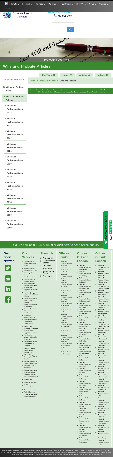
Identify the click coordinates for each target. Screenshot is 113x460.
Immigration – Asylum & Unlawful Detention (30, 337)
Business (39, 4)
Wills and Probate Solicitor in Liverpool (85, 440)
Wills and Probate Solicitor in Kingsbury (66, 324)
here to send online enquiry (81, 245)
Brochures (47, 276)
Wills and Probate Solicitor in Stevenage (103, 381)
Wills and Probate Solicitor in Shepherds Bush (66, 344)
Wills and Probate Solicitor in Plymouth (103, 330)
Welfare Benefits (30, 390)
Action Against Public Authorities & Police (31, 263)
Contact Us (48, 258)
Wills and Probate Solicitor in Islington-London (66, 317)
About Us (80, 4)
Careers (102, 4)
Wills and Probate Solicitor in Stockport (103, 387)
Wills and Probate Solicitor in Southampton (103, 375)
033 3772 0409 (65, 16)
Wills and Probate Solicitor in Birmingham (85, 286)
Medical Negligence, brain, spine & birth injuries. (31, 357)
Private (14, 4)
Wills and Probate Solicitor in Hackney (66, 303)
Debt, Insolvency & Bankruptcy (30, 305)
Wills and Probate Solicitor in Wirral (103, 427)
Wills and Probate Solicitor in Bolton (85, 292)
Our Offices (66, 4)
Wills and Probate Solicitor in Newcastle (103, 292)
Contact (7, 9)
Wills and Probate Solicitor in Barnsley (85, 274)
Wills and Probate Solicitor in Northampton (103, 299)
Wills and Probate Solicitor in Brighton (85, 311)
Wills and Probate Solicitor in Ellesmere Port (85, 390)
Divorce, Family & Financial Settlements (30, 311)
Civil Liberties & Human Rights (29, 280)
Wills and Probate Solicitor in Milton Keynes (103, 286)
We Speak (47, 269)
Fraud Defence (29, 326)
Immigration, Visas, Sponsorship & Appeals (30, 343)
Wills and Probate (47, 81)
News (91, 4)
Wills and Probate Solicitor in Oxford (103, 318)
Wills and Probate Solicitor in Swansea (103, 402)
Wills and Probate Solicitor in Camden (66, 270)
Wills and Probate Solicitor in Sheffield (103, 362)
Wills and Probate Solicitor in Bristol (85, 318)
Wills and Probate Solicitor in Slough (103, 368)
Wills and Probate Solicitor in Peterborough (103, 324)
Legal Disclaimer (51, 454)
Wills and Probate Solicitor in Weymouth (103, 421)
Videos (101, 75)
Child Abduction (29, 268)
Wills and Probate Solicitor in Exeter (85, 398)
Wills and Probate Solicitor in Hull (85, 412)
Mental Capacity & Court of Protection (30, 362)
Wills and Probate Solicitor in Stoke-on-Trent (103, 395)
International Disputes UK (28, 351)
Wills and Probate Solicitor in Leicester (85, 433)
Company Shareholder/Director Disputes (31, 294)
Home (32, 81)
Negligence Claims (30, 370)
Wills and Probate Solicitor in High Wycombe (85, 405)
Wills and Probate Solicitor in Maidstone (103, 274)
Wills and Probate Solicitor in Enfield (66, 297)
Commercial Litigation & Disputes (31, 288)
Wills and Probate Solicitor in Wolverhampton (103, 435)
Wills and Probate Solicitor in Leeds (85, 427)
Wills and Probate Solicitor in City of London (66, 277)
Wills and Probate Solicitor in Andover (85, 267)
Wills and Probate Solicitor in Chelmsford (85, 345)
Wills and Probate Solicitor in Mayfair (66, 331)
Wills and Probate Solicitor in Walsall (103, 415)
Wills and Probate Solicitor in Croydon (66, 284)
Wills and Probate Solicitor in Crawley (85, 364)
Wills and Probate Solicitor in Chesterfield (85, 351)
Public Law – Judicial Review (29, 386)
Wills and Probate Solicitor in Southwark (66, 352)
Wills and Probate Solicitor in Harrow (66, 310)
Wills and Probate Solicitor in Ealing (66, 291)
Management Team (49, 272)
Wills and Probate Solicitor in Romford (103, 356)
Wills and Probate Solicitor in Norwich (103, 305)
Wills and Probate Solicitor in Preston (103, 343)
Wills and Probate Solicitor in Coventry (85, 358)
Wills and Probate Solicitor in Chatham (85, 339)
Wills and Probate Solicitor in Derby (85, 370)
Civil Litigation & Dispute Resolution (30, 284)
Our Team (52, 4)
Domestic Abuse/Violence (29, 316)
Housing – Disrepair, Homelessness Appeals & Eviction (31, 331)
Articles (83, 75)
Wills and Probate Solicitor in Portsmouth (103, 337)
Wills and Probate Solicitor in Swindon (103, 408)
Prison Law (28, 379)
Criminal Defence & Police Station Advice (30, 300)
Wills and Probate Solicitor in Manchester (103, 280)
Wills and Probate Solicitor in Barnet (66, 263)
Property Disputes (30, 382)
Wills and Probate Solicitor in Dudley (85, 377)
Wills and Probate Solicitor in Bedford (85, 280)
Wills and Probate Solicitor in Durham (85, 383)
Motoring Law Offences (29, 366)
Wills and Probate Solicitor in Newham (66, 337)
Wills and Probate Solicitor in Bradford (85, 305)
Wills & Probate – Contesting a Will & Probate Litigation (30, 394)
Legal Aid (26, 4)
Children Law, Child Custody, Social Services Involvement (30, 274)
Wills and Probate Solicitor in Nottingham (103, 311)
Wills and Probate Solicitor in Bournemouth (85, 299)
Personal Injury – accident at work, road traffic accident (31, 375)
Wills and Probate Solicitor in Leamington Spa (85, 420)
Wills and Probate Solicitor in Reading (103, 349)
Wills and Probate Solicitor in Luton (103, 267)
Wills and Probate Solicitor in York (103, 442)
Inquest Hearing (29, 348)
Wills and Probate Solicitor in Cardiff (85, 332)
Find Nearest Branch (49, 262)
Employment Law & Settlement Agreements (31, 321)
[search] (70, 29)
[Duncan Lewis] (8, 268)
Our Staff (47, 266)
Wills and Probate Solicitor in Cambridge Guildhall (85, 325)
